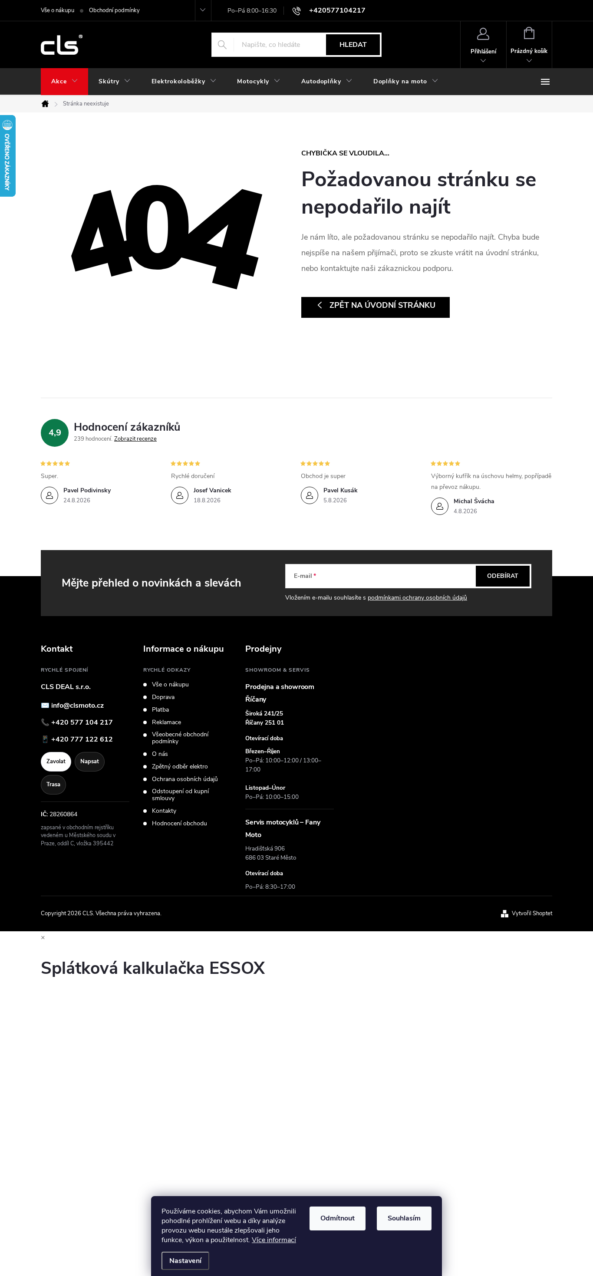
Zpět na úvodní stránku (382, 305)
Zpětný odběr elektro (180, 766)
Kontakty (164, 811)
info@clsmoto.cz (77, 705)
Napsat (89, 761)
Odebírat (502, 576)
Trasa (53, 784)
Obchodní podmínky (114, 10)
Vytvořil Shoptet (532, 913)
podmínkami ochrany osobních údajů (417, 597)
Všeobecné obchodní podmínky (180, 738)
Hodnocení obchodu (179, 823)
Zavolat (56, 761)
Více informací (274, 1240)
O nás (160, 754)
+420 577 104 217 (82, 722)
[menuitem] (64, 81)
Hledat (353, 44)
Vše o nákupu (57, 10)
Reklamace (166, 722)
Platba (160, 709)
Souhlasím (404, 1218)
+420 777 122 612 (82, 739)
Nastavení (185, 1261)
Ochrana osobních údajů (185, 779)
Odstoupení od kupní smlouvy (180, 795)
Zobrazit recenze (135, 439)
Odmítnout (337, 1218)
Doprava (163, 697)
